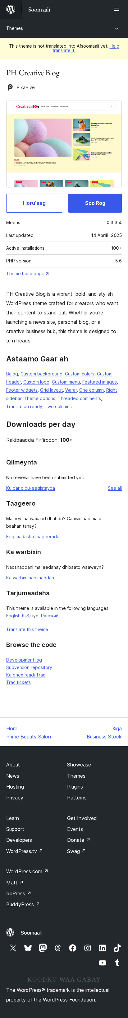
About (13, 764)
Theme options (39, 398)
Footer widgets (22, 390)
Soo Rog (95, 203)
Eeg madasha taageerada (32, 536)
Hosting (15, 787)
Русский (49, 615)
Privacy (14, 797)
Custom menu (66, 381)
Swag (76, 851)
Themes (14, 28)
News (12, 776)
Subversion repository (29, 667)
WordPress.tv (24, 851)
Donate (78, 840)
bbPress (18, 893)
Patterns (77, 797)
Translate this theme (27, 629)
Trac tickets (18, 682)
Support (15, 829)
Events (75, 829)
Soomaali (31, 933)
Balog (12, 373)
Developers (19, 840)
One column (91, 390)
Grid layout (51, 390)
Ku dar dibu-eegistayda (30, 488)
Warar (71, 390)
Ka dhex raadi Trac (25, 674)
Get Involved (82, 818)
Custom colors (79, 373)
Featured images (99, 381)
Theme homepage (25, 273)
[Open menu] (118, 9)
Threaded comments (79, 398)
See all (115, 488)
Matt (15, 882)
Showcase (79, 764)
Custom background (41, 373)
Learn (12, 818)
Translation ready (24, 406)
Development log (24, 659)
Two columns (58, 406)
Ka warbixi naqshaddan (30, 577)
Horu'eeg (34, 203)
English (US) (18, 615)
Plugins (75, 787)
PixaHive (26, 87)
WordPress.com (27, 871)
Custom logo (36, 381)
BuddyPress (23, 904)
